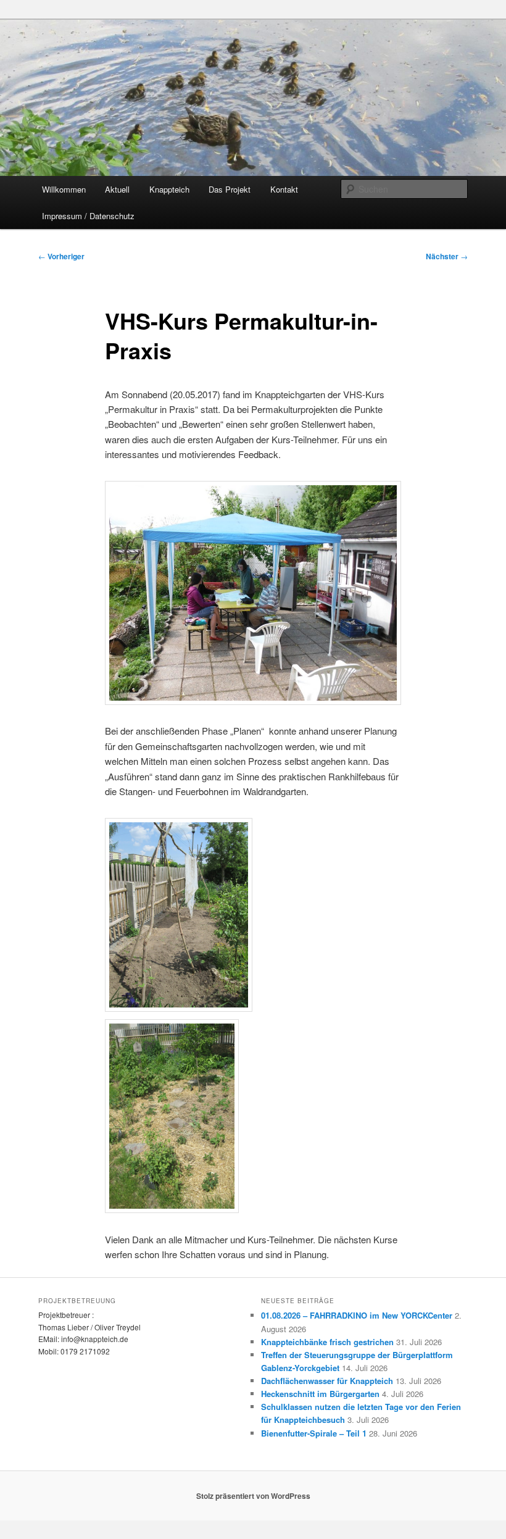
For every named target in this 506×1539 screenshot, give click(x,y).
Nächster (447, 256)
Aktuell (117, 189)
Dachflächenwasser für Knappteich (327, 1381)
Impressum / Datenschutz (88, 216)
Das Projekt (230, 189)
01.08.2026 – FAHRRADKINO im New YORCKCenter (356, 1315)
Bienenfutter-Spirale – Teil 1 (314, 1433)
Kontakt (284, 189)
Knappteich (169, 189)
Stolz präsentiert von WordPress (253, 1495)
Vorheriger (61, 256)
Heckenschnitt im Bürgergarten (320, 1393)
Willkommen (64, 189)
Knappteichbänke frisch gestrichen (327, 1342)
